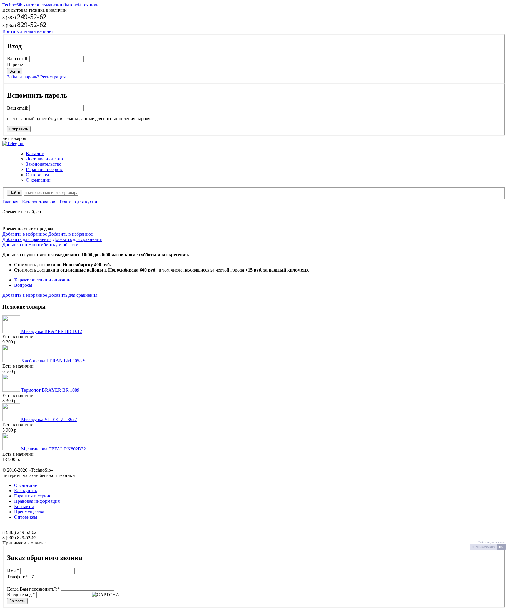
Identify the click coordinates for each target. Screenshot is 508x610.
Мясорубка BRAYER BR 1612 (51, 331)
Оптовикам (37, 174)
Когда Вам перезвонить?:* (33, 588)
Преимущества (29, 511)
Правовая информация (37, 501)
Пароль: (15, 64)
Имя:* (13, 570)
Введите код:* (21, 594)
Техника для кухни (78, 201)
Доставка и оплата (44, 158)
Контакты (24, 506)
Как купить (25, 490)
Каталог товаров (38, 201)
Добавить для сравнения (26, 239)
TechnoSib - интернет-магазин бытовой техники (50, 4)
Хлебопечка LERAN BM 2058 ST (54, 360)
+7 (20, 576)
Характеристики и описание (42, 279)
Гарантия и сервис (44, 169)
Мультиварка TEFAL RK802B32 (53, 448)
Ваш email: (17, 58)
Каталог (35, 153)
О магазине (25, 485)
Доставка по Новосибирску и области (40, 244)
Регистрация (53, 76)
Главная (10, 201)
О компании (38, 179)
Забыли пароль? (23, 76)
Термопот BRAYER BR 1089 (49, 390)
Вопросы (23, 285)
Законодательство (43, 164)
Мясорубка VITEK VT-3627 (48, 419)
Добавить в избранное (24, 234)
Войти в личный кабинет (27, 31)
